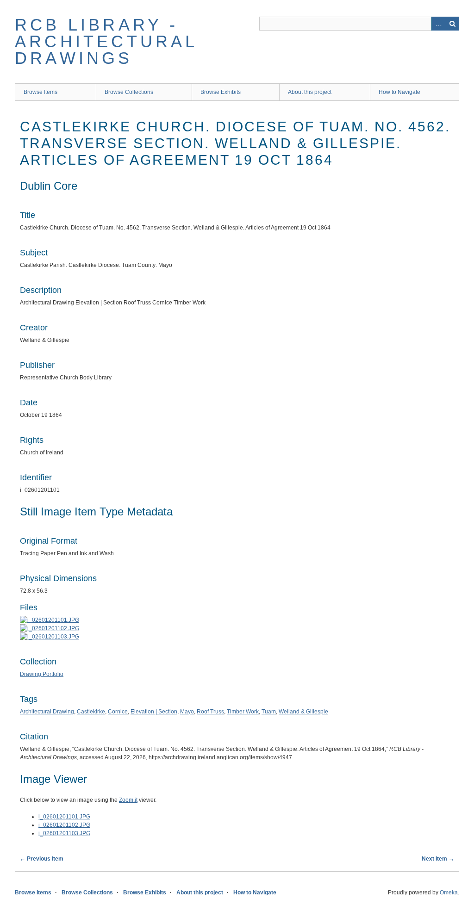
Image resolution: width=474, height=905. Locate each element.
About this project (309, 92)
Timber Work (243, 711)
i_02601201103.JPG (64, 833)
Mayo (187, 711)
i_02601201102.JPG (64, 825)
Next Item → (438, 858)
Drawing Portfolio (41, 674)
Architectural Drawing (47, 711)
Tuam (269, 711)
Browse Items (40, 92)
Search (452, 24)
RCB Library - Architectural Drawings (106, 41)
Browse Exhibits (220, 92)
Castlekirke (91, 711)
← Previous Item (41, 858)
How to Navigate (399, 92)
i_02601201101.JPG (64, 816)
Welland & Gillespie (303, 711)
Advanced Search (438, 24)
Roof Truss (210, 711)
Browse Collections (129, 92)
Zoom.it (128, 800)
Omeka (449, 892)
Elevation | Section (154, 711)
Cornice (118, 711)
